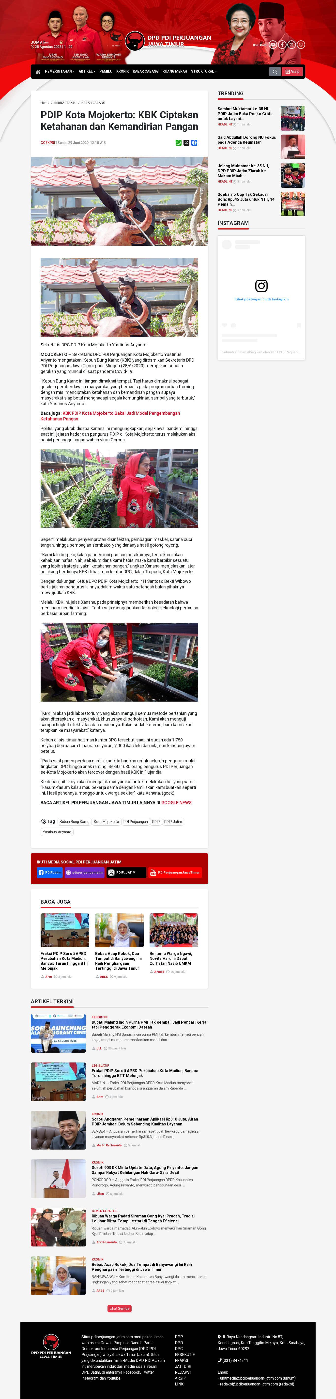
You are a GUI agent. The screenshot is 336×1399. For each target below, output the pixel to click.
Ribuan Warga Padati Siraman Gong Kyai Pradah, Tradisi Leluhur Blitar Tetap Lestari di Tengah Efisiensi (143, 1218)
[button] (292, 71)
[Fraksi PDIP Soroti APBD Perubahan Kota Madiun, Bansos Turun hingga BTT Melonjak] (58, 1081)
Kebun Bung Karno (75, 821)
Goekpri (48, 143)
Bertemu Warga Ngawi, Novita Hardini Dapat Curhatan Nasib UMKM (171, 958)
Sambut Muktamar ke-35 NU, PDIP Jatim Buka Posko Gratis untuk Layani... (246, 114)
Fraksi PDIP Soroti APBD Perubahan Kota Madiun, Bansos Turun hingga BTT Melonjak (65, 961)
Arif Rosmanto (106, 1242)
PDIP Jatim (173, 821)
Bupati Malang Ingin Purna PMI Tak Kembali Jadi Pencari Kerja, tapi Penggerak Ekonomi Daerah (149, 1025)
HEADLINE (225, 124)
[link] (119, 201)
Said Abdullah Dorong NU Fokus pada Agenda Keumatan (247, 140)
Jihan (100, 1194)
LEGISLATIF (100, 1065)
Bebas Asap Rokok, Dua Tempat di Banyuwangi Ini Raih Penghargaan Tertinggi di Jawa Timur (118, 961)
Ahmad (159, 972)
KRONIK (97, 1114)
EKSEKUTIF (100, 1017)
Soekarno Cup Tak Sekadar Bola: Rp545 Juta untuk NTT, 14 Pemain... (246, 199)
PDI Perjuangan (135, 821)
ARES (104, 977)
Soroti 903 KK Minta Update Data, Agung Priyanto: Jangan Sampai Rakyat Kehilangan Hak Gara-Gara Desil (145, 1170)
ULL (99, 1048)
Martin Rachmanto (109, 1145)
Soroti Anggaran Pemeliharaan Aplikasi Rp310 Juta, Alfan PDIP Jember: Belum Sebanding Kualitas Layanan (145, 1121)
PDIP (156, 821)
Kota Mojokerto (106, 821)
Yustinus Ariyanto (57, 832)
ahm (48, 977)
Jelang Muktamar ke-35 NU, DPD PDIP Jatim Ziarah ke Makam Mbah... (243, 171)
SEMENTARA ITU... (106, 1211)
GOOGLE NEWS (176, 802)
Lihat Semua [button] (119, 1308)
